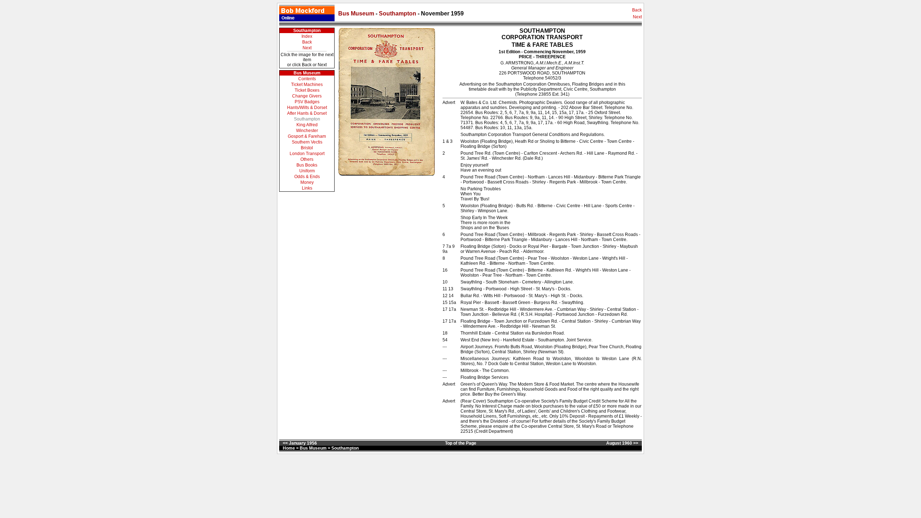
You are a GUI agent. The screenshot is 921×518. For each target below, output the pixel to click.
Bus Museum (356, 13)
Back (637, 10)
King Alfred (307, 124)
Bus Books (306, 165)
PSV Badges (307, 101)
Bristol (307, 147)
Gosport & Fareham (307, 136)
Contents (307, 78)
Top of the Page (460, 443)
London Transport (307, 153)
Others (306, 159)
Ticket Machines (307, 84)
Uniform (307, 170)
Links (307, 188)
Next (637, 16)
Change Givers (307, 96)
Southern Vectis (307, 142)
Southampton (398, 13)
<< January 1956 (300, 443)
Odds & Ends (307, 176)
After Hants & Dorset (307, 113)
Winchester (307, 130)
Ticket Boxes (307, 90)
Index (306, 36)
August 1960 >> (622, 443)
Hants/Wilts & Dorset (307, 107)
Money (307, 182)
